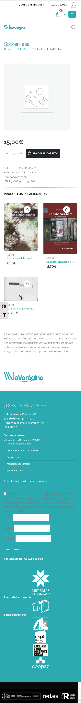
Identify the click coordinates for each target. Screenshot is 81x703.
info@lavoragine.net (32, 422)
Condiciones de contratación (23, 450)
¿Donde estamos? (17, 470)
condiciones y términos (31, 494)
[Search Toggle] (74, 27)
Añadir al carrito (45, 153)
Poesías (10, 255)
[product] (21, 227)
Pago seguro (59, 5)
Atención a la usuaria (18, 463)
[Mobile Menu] (72, 14)
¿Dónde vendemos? (31, 5)
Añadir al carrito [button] (27, 209)
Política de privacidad (19, 443)
